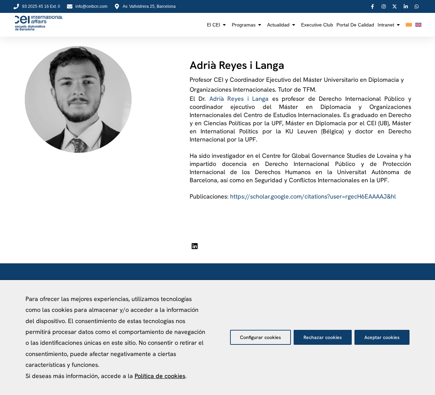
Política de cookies (160, 376)
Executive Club (317, 24)
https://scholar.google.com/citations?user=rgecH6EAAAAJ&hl (313, 196)
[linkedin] (195, 246)
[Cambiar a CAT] (409, 25)
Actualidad (278, 24)
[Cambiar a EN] (418, 25)
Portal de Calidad (355, 24)
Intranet (386, 24)
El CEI (213, 24)
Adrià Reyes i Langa (239, 98)
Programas (244, 24)
